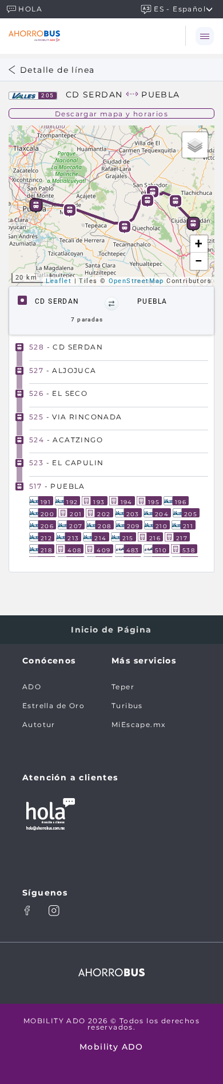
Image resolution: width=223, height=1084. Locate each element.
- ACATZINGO (66, 439)
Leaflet (58, 281)
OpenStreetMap (136, 281)
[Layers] (195, 145)
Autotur (38, 724)
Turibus (127, 705)
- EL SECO (58, 393)
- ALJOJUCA (63, 370)
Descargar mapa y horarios (111, 113)
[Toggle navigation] (204, 36)
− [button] (199, 261)
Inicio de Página (111, 630)
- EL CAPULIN (66, 462)
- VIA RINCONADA (75, 417)
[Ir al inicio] (73, 36)
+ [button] (198, 244)
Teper (123, 686)
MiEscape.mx (138, 724)
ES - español (180, 8)
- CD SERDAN (66, 347)
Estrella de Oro (53, 705)
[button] (111, 304)
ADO (31, 686)
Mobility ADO (111, 1047)
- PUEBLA (57, 486)
